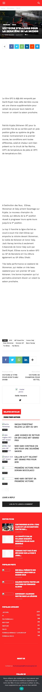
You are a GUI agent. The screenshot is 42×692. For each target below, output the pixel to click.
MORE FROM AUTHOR (12, 417)
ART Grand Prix (19, 340)
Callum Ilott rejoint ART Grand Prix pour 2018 (26, 459)
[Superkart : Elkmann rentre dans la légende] (7, 597)
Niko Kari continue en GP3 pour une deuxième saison (27, 448)
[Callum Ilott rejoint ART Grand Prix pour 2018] (7, 459)
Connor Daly (30, 340)
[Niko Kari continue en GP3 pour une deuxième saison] (7, 448)
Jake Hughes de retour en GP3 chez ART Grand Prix (27, 437)
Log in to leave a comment (21, 504)
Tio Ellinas (6, 346)
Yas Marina (15, 346)
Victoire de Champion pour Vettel (32, 377)
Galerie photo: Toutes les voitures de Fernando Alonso (27, 584)
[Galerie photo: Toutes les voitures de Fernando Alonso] (7, 585)
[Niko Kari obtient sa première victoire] (7, 481)
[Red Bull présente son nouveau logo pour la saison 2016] (6, 573)
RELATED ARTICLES (12, 412)
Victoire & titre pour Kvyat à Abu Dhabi (10, 377)
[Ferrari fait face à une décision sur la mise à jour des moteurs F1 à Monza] (7, 554)
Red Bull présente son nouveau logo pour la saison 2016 (25, 572)
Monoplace (10, 8)
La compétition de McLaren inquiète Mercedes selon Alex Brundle (24, 540)
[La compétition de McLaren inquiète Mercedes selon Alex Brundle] (7, 539)
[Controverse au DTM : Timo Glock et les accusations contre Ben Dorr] (7, 527)
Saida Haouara (9, 35)
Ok (22, 689)
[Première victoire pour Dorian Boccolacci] (7, 470)
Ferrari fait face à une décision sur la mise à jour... (26, 553)
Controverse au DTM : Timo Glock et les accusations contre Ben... (27, 527)
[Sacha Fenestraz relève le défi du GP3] (7, 427)
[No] (39, 684)
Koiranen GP (20, 343)
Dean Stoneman (8, 343)
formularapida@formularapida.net (25, 666)
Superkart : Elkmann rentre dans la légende (26, 595)
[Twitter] (21, 400)
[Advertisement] (21, 73)
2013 (10, 340)
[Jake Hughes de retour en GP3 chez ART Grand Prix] (7, 438)
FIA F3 (18, 8)
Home (3, 8)
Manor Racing (30, 343)
